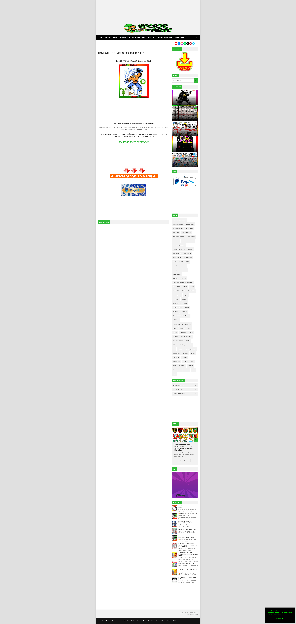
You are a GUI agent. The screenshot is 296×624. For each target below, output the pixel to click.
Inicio (101, 37)
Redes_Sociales (176, 353)
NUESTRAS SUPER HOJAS (138, 37)
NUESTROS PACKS (124, 37)
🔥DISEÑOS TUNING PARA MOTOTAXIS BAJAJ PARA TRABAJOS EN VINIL (188, 554)
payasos (186, 295)
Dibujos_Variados (177, 270)
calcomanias (176, 240)
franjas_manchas (188, 257)
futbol (187, 261)
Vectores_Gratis (190, 224)
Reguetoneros (191, 290)
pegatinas (190, 365)
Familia (187, 307)
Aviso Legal (137, 620)
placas (191, 332)
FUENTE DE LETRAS (177, 307)
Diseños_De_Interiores (178, 340)
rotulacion (175, 265)
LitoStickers (194, 614)
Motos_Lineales (191, 236)
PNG (174, 349)
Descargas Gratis (166, 620)
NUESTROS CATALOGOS (110, 37)
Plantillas (180, 349)
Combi (178, 286)
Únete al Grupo (155, 620)
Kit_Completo (183, 345)
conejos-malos (176, 361)
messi (192, 361)
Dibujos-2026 (176, 290)
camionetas (190, 240)
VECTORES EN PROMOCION (164, 37)
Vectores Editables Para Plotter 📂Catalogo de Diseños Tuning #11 (187, 536)
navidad (192, 286)
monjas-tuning (183, 332)
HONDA (188, 340)
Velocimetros (176, 357)
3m (173, 286)
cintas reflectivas (177, 274)
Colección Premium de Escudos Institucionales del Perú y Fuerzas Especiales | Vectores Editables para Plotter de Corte (183, 447)
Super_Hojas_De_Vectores (179, 220)
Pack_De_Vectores (186, 232)
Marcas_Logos (189, 228)
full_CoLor (185, 361)
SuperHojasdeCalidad (178, 224)
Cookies (102, 620)
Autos (183, 240)
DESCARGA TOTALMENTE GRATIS (187, 529)
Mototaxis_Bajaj (177, 257)
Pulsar (183, 290)
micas (174, 365)
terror (193, 369)
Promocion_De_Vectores (179, 249)
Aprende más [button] (277, 614)
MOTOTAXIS (176, 232)
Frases (181, 261)
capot (189, 328)
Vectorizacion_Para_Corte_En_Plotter (182, 324)
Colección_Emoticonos (186, 336)
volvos (174, 374)
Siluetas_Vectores (177, 253)
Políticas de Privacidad (111, 620)
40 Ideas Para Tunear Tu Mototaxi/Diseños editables (185, 522)
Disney (185, 303)
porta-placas (176, 299)
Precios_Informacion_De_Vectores (181, 315)
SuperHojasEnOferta (178, 228)
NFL (191, 345)
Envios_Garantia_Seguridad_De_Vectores (182, 282)
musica (185, 286)
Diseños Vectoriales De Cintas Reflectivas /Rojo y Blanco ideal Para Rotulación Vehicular (187, 545)
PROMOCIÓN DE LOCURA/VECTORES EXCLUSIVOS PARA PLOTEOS (188, 562)
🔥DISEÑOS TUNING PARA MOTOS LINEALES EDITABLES (187, 570)
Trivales (192, 353)
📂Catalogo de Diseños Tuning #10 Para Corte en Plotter (187, 514)
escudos (175, 332)
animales (175, 328)
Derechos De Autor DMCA (126, 620)
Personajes (184, 311)
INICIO (174, 620)
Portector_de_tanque (190, 349)
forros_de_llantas (177, 295)
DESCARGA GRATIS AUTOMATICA (134, 142)
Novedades (175, 311)
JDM (185, 270)
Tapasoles (189, 249)
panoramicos (182, 365)
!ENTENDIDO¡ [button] (280, 618)
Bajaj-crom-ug (187, 253)
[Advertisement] (148, 11)
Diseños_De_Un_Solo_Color (179, 278)
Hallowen (175, 345)
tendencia (186, 369)
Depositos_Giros (177, 303)
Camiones (175, 336)
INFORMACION (151, 37)
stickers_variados (177, 369)
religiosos (184, 299)
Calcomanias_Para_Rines (179, 245)
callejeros (184, 357)
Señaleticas (175, 320)
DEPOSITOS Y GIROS (179, 37)
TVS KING (185, 353)
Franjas (175, 261)
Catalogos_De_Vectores (178, 236)
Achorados (183, 265)
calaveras (182, 328)
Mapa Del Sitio (146, 620)
